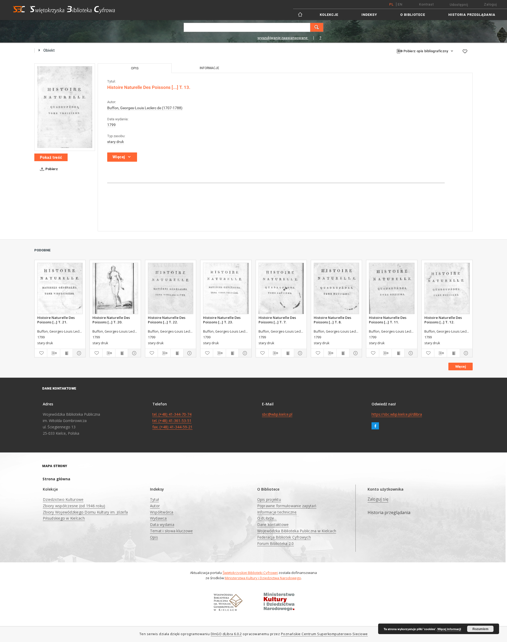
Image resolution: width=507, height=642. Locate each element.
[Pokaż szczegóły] (78, 353)
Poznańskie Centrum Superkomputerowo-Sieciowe (324, 634)
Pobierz (51, 169)
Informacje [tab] (209, 68)
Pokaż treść (51, 157)
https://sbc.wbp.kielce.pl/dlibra (397, 414)
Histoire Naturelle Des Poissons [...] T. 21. (56, 319)
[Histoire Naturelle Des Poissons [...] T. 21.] (59, 288)
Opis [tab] (135, 68)
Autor (155, 505)
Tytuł (154, 499)
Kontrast (426, 4)
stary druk (115, 142)
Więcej (460, 366)
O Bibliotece (412, 15)
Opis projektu (269, 499)
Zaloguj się (378, 499)
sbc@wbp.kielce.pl (277, 414)
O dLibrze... (267, 518)
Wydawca (158, 518)
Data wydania (162, 524)
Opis (154, 537)
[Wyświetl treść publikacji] (66, 353)
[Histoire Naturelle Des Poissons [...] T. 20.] (115, 288)
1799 (111, 125)
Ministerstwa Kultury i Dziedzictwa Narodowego (263, 578)
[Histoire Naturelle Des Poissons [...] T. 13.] (64, 107)
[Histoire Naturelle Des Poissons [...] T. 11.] (391, 288)
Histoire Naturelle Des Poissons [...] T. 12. (443, 319)
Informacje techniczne (277, 512)
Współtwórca (161, 512)
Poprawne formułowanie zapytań (286, 505)
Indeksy (369, 15)
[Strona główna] (300, 14)
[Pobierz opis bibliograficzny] (53, 353)
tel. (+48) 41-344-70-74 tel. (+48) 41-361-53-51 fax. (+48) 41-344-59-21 (172, 420)
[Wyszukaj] (316, 27)
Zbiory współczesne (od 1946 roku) (74, 505)
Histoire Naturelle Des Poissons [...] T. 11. (387, 319)
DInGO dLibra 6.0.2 (226, 634)
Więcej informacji (449, 629)
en (400, 4)
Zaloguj (490, 4)
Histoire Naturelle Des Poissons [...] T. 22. (166, 319)
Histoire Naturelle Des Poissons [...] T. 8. (332, 319)
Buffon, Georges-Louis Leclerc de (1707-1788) (144, 108)
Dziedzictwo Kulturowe (63, 499)
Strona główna (56, 478)
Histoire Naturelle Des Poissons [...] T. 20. (111, 319)
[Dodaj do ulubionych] (465, 51)
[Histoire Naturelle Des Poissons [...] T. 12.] (447, 288)
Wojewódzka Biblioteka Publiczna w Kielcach (296, 530)
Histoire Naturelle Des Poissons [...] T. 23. (222, 319)
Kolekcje (329, 15)
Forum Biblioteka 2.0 (275, 543)
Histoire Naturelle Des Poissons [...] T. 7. (277, 319)
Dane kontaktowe (273, 524)
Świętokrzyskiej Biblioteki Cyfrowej (250, 572)
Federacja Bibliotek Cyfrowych (284, 537)
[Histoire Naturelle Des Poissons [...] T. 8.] (336, 288)
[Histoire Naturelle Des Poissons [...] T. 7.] (281, 288)
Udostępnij (459, 5)
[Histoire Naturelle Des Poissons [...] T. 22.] (170, 288)
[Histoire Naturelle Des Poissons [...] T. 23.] (225, 288)
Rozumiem (480, 628)
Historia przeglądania (471, 15)
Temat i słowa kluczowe (171, 530)
